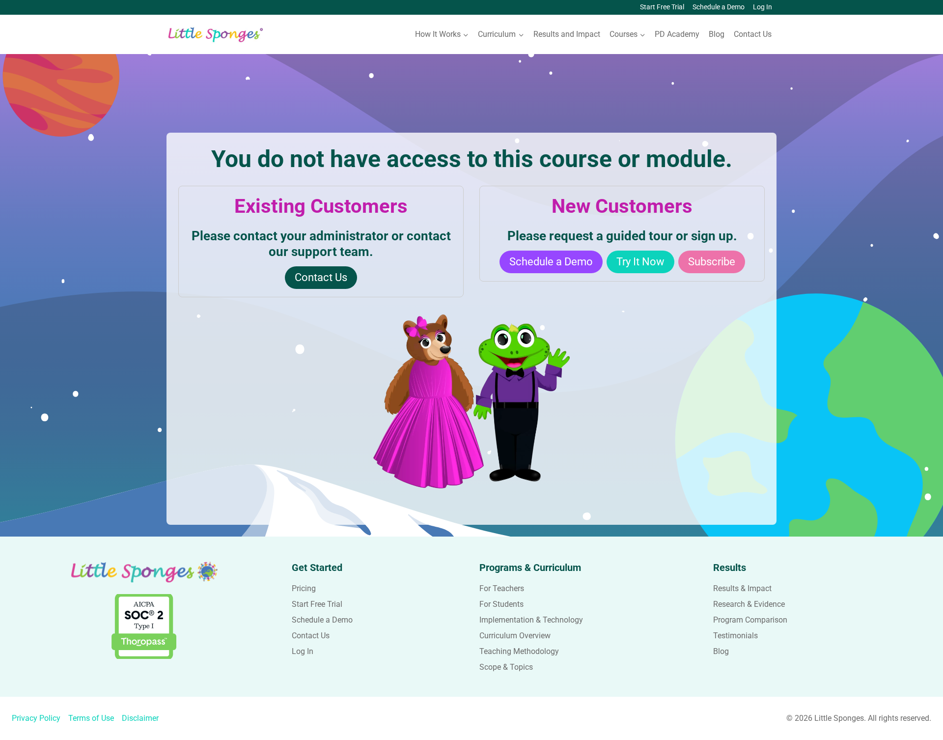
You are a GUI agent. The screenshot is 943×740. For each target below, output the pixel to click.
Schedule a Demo (719, 7)
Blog (716, 34)
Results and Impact (566, 34)
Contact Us (753, 34)
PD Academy (677, 34)
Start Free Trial (662, 7)
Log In (762, 7)
